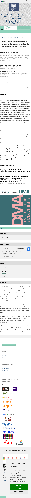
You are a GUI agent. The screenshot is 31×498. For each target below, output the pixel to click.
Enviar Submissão (8, 345)
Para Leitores (5, 368)
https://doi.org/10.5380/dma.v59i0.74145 (14, 83)
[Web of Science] (8, 410)
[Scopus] (7, 406)
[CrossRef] (19, 442)
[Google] (8, 414)
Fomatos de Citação (8, 256)
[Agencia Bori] (15, 389)
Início (3, 37)
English (4, 355)
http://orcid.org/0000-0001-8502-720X (8, 68)
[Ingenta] (7, 424)
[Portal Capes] (8, 436)
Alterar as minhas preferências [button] (18, 492)
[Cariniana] (9, 393)
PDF (4, 228)
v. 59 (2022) (15, 37)
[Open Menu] (1, 29)
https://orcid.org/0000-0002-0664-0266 (8, 61)
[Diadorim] (6, 402)
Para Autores (5, 370)
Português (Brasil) (7, 357)
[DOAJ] (5, 389)
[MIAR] (8, 432)
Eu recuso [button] (18, 488)
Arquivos (9, 37)
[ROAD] (7, 442)
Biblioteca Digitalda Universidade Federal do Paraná (13, 19)
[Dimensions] (8, 428)
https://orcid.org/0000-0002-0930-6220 (8, 77)
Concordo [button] (18, 485)
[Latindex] (7, 419)
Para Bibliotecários (7, 373)
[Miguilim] (7, 398)
